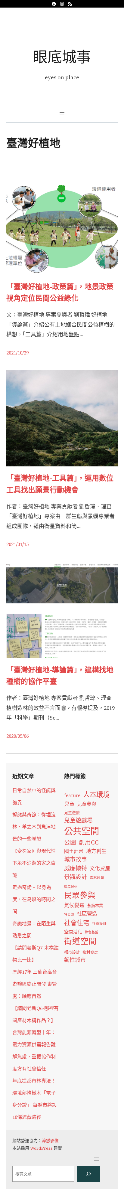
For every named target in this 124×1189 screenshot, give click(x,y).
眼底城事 (62, 57)
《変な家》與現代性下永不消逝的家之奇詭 (34, 863)
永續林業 (95, 905)
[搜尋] (88, 1174)
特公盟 (69, 914)
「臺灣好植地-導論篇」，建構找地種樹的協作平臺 (59, 675)
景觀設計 (75, 877)
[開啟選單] (62, 113)
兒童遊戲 (72, 812)
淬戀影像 (50, 1141)
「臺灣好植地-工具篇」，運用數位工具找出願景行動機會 (59, 484)
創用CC (89, 842)
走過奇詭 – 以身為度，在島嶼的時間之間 (34, 899)
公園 (70, 842)
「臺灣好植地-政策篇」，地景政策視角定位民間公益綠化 (59, 292)
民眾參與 (79, 895)
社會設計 (99, 923)
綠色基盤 (91, 932)
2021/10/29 (17, 352)
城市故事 (75, 859)
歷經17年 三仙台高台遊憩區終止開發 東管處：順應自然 (34, 984)
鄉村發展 (90, 952)
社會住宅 (76, 922)
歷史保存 (70, 886)
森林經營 (97, 877)
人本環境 (96, 794)
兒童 (69, 804)
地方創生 (96, 851)
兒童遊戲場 (78, 820)
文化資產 (100, 868)
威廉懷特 (75, 868)
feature (72, 795)
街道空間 (80, 941)
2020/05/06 (17, 736)
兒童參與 (86, 804)
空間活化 (73, 932)
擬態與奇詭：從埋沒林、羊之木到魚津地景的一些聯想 (34, 826)
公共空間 (81, 831)
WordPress (41, 1148)
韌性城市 (75, 960)
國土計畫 (73, 851)
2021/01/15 (17, 544)
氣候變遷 (74, 905)
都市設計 (72, 952)
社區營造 (87, 913)
